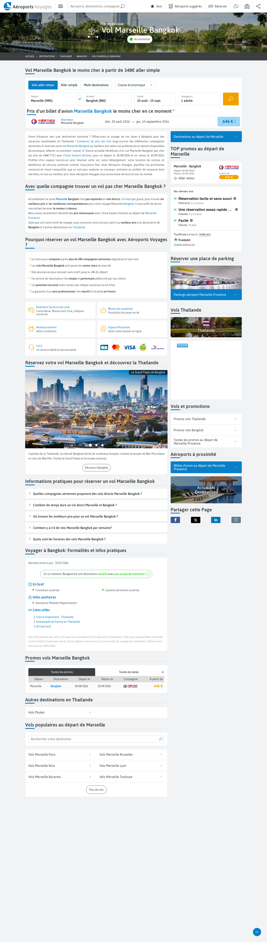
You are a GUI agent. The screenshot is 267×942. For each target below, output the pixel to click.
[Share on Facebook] (175, 520)
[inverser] (80, 99)
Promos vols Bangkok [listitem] (188, 430)
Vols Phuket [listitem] (36, 712)
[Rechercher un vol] (231, 99)
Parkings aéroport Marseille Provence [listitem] (200, 294)
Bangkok (84, 146)
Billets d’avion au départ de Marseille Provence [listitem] (199, 467)
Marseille (72, 146)
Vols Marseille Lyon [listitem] (112, 765)
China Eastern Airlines (77, 155)
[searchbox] (97, 6)
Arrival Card (43, 626)
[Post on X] (195, 520)
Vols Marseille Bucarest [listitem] (44, 777)
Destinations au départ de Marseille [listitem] (198, 136)
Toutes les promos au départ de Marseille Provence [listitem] (196, 441)
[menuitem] (27, 6)
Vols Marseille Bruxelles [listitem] (116, 754)
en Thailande (77, 227)
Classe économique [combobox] (131, 85)
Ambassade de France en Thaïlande (58, 621)
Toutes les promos (62, 672)
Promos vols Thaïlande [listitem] (190, 419)
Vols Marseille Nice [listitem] (41, 765)
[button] (139, 39)
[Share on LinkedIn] (215, 520)
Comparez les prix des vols (94, 141)
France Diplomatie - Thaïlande (54, 617)
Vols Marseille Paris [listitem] (42, 754)
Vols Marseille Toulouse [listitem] (115, 777)
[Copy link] (236, 520)
